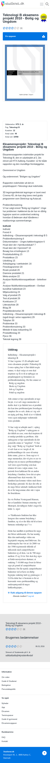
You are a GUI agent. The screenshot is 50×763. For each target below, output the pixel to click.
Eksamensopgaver (9, 723)
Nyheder (5, 703)
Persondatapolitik (9, 689)
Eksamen (5, 711)
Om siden (5, 677)
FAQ (3, 737)
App (3, 707)
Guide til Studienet (9, 681)
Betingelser (6, 685)
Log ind (31, 596)
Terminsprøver (7, 715)
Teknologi (13, 127)
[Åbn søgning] (47, 4)
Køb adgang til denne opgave (26, 593)
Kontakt (5, 741)
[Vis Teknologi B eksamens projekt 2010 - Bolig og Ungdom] (25, 72)
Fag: (7, 127)
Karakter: (8, 130)
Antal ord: (9, 137)
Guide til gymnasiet (9, 719)
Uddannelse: (10, 124)
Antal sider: (9, 134)
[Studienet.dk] (19, 4)
